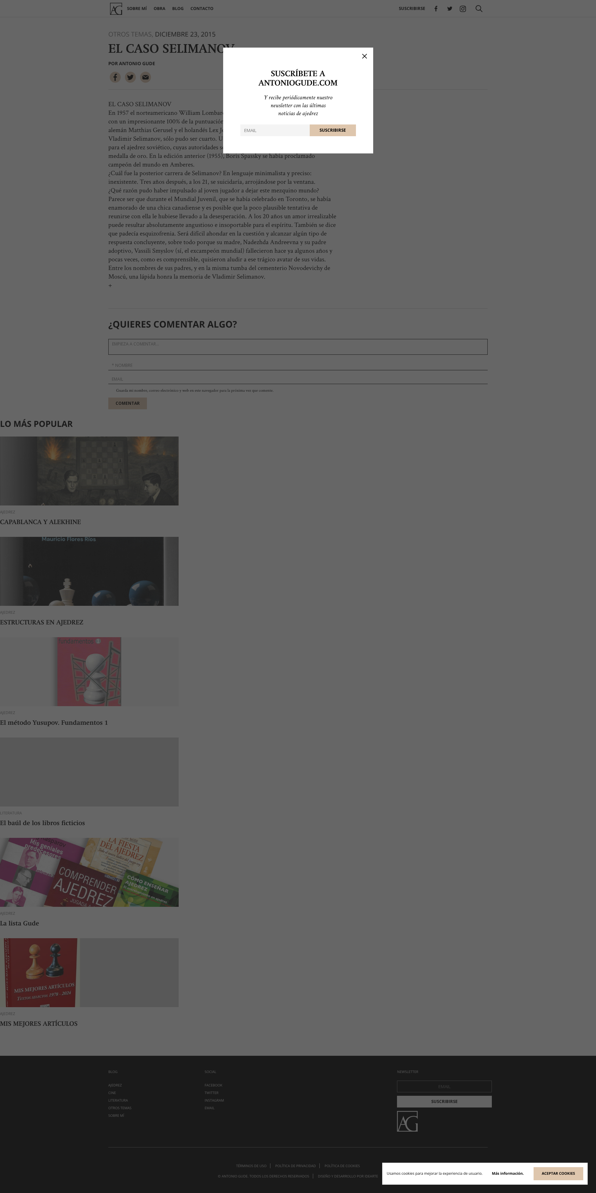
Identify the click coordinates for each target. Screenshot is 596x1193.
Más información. (508, 1173)
